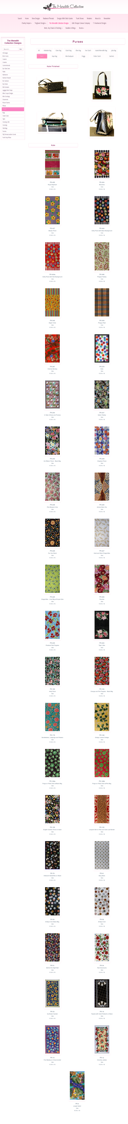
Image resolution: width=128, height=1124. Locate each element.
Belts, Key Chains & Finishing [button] (52, 28)
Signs (4, 119)
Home (27, 18)
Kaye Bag (54, 56)
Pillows (4, 106)
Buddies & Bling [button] (70, 28)
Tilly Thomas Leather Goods (9, 134)
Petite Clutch (97, 56)
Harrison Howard (7, 78)
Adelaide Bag (47, 50)
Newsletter (107, 18)
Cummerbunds (6, 65)
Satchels (111, 56)
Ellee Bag (78, 50)
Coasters (5, 59)
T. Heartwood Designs (99, 23)
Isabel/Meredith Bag (101, 50)
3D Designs (5, 53)
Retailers (89, 18)
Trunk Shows (80, 18)
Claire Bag (58, 50)
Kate (42, 56)
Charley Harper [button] (26, 23)
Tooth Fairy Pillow (7, 137)
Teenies (4, 131)
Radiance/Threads (48, 18)
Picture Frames (6, 103)
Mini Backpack (69, 56)
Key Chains (5, 84)
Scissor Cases (6, 116)
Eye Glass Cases (6, 68)
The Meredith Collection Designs (59, 23)
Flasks (4, 72)
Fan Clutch (88, 50)
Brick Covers (5, 56)
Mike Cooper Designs (8, 93)
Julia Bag (113, 50)
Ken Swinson (6, 81)
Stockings (5, 125)
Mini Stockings (6, 96)
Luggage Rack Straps (7, 90)
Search (20, 18)
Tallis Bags (5, 128)
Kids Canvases (6, 87)
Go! (21, 49)
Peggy (83, 56)
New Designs (36, 18)
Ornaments (5, 99)
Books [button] (81, 28)
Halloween (5, 75)
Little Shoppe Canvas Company (81, 23)
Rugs (4, 113)
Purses (4, 109)
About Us (98, 18)
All (39, 50)
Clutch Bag (68, 50)
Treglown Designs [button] (40, 23)
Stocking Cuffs (6, 122)
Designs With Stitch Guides (65, 18)
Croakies (5, 62)
